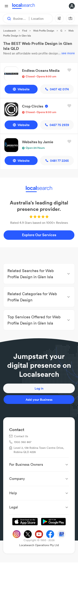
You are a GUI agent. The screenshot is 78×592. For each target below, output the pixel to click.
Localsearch (9, 30)
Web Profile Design (43, 30)
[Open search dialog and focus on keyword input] (7, 19)
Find (24, 30)
